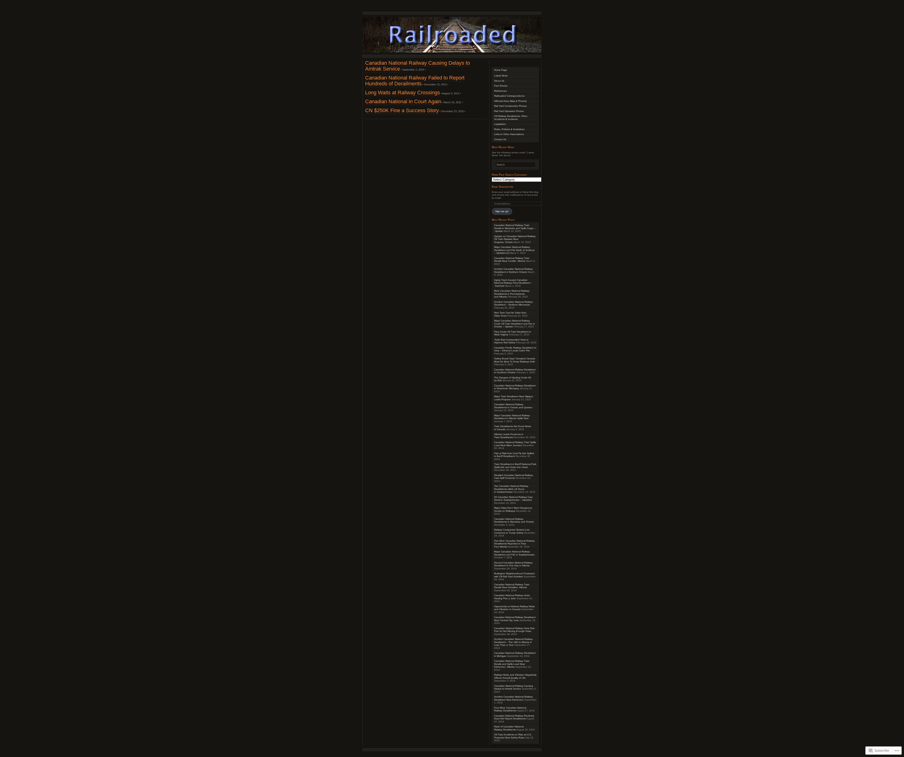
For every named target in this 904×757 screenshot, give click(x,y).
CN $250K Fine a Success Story (402, 110)
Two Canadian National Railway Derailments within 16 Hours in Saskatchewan (511, 489)
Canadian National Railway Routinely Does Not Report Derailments (514, 717)
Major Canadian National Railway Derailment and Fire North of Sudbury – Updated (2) (514, 250)
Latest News (501, 75)
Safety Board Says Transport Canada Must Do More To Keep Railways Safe (514, 360)
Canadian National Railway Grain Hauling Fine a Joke (512, 597)
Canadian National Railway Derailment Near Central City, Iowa (515, 619)
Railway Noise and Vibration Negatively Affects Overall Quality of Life (515, 676)
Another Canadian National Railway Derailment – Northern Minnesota (513, 303)
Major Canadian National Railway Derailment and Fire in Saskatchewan (514, 553)
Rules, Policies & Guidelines (509, 129)
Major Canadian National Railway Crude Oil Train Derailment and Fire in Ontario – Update (514, 323)
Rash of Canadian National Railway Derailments (509, 728)
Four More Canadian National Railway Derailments (510, 709)
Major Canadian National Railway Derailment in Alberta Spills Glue (512, 417)
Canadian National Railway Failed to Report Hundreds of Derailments (414, 81)
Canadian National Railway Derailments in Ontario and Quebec (513, 406)
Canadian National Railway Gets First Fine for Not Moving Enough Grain (514, 630)
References (500, 91)
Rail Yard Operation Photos (509, 111)
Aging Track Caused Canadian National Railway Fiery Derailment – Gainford (513, 283)
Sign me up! (501, 211)
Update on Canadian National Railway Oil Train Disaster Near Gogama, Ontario (515, 239)
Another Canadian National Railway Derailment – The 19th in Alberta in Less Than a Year (513, 642)
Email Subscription (502, 186)
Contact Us (500, 139)
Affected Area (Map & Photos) (510, 101)
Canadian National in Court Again (403, 101)
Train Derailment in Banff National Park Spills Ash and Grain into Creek (515, 465)
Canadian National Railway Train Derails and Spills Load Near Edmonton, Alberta (511, 664)
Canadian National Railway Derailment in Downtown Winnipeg (515, 387)
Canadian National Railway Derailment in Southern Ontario (515, 371)
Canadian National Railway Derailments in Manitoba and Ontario (514, 520)
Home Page (500, 70)
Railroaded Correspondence (509, 96)
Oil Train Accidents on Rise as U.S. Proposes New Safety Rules (513, 736)
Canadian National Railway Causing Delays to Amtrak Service (513, 687)
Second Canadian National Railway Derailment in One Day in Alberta (513, 564)
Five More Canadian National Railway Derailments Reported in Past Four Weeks (514, 543)
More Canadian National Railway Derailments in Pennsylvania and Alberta (511, 293)
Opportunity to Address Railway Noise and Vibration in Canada (514, 608)
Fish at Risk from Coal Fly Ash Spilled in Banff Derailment (514, 455)
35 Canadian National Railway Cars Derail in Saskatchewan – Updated (513, 498)
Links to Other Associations (509, 134)
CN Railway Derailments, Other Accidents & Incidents (510, 117)
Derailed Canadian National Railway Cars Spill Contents (513, 477)
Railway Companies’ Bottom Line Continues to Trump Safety (512, 531)
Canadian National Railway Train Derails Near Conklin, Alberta (511, 259)
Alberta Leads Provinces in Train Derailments (508, 436)
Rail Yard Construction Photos (510, 106)
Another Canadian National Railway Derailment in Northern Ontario (513, 270)
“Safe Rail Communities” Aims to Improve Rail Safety (511, 341)
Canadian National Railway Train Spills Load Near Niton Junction (515, 444)
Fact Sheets (500, 85)
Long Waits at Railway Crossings (402, 92)
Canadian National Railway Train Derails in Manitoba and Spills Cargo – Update (515, 228)
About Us (499, 80)
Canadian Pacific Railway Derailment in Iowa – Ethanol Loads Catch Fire (515, 349)
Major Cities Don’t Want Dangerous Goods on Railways (513, 509)
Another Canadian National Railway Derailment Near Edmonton (513, 698)
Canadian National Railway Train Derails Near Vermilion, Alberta (511, 586)
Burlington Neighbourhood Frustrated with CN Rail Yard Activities (514, 575)
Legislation (500, 124)
